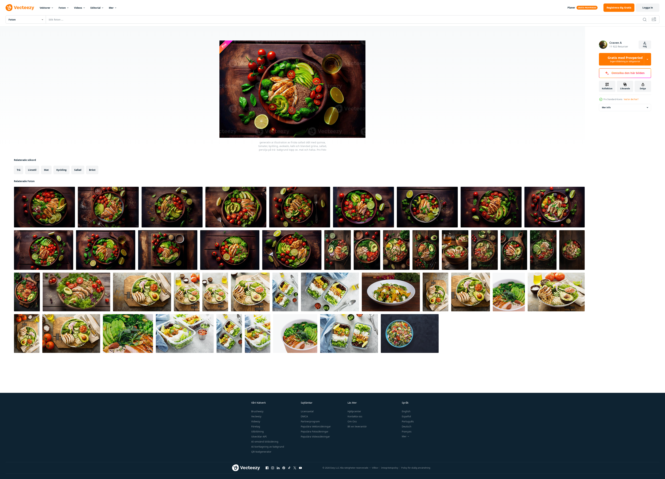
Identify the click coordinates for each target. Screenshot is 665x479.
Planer (571, 7)
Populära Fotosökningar (314, 431)
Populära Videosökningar (315, 436)
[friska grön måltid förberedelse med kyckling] (285, 292)
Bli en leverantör (357, 426)
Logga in (647, 7)
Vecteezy (256, 416)
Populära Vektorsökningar (316, 426)
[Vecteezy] (20, 7)
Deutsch (406, 426)
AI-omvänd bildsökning (264, 441)
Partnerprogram (310, 421)
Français (407, 431)
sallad (77, 169)
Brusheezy (257, 411)
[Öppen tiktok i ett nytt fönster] (289, 467)
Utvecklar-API (259, 436)
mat (46, 169)
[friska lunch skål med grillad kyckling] (142, 292)
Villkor (375, 467)
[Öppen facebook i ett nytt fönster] (267, 467)
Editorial (95, 7)
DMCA (304, 416)
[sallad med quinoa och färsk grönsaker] (410, 333)
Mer (111, 7)
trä (18, 169)
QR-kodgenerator (261, 451)
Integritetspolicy (389, 467)
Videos (78, 7)
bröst (92, 169)
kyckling (61, 169)
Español (406, 416)
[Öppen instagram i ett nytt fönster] (272, 467)
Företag (255, 426)
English (406, 411)
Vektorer (45, 7)
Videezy (255, 421)
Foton (62, 7)
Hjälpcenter (354, 411)
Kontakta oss (355, 416)
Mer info (606, 107)
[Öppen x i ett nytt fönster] (294, 467)
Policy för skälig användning (415, 467)
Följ (645, 46)
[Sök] (645, 19)
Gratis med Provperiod (625, 59)
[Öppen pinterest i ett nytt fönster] (283, 467)
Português (408, 421)
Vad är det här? (631, 99)
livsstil (32, 169)
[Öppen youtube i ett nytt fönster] (300, 467)
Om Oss (352, 421)
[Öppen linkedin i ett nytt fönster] (278, 467)
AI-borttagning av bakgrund (267, 446)
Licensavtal (307, 411)
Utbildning (257, 431)
